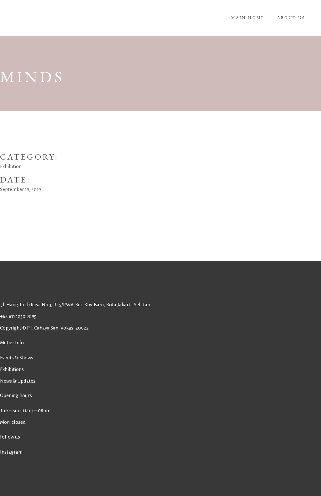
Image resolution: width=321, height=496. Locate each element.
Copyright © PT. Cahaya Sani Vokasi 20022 (44, 327)
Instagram (11, 452)
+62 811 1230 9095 (18, 316)
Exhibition (11, 166)
